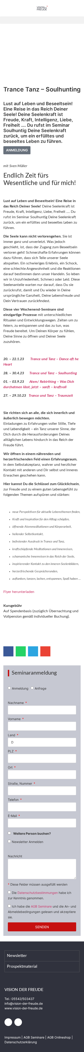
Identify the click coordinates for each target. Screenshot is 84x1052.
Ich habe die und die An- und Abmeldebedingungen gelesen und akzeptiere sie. (42, 911)
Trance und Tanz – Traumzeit (51, 395)
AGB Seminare (41, 906)
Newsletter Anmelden (27, 842)
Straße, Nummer (20, 783)
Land (12, 735)
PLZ (11, 751)
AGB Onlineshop (59, 1037)
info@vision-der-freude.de (23, 1003)
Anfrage (40, 688)
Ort (10, 767)
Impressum (13, 1037)
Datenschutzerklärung (20, 1042)
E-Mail (13, 816)
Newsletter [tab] (17, 956)
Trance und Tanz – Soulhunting (53, 373)
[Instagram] (18, 1022)
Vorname (15, 719)
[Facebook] (8, 1022)
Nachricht (15, 856)
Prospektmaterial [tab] (22, 967)
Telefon (13, 800)
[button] (42, 20)
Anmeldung (20, 688)
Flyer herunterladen (18, 592)
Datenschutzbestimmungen (37, 893)
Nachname (16, 703)
